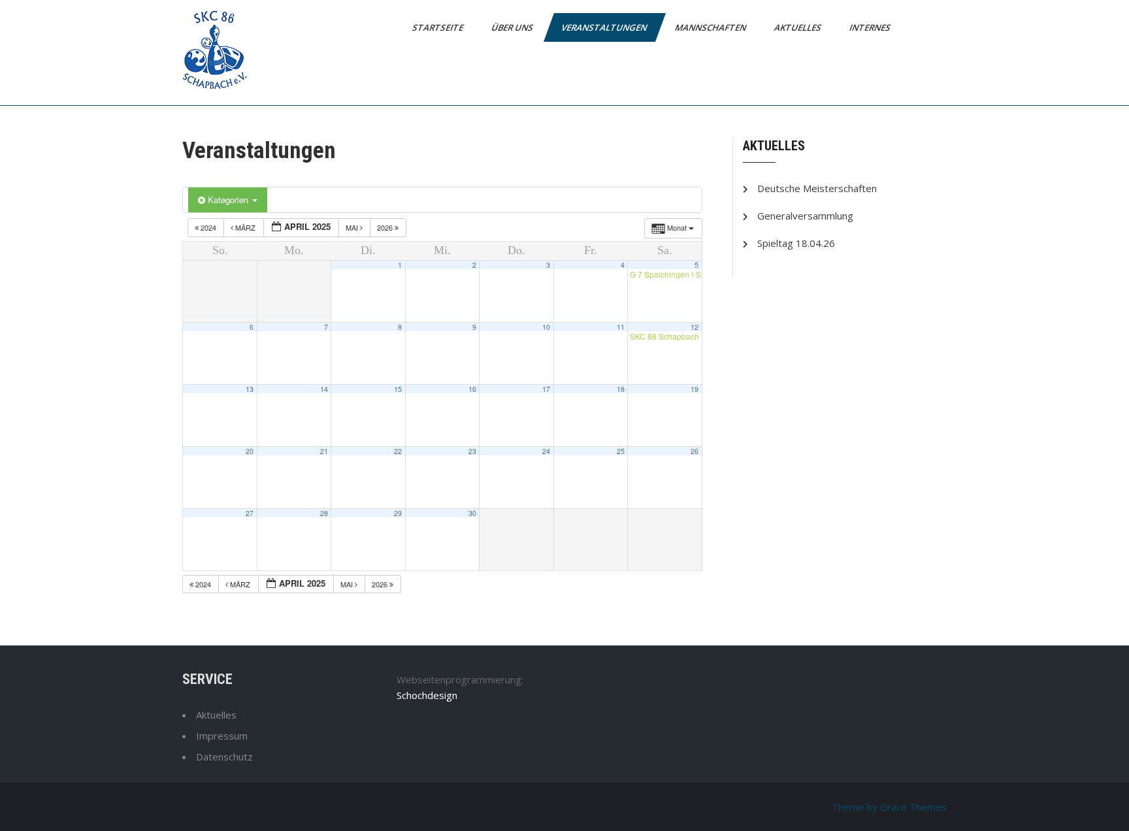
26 (694, 451)
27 (250, 513)
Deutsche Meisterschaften (817, 188)
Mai (353, 227)
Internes (871, 27)
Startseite (438, 27)
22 (398, 451)
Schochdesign (427, 695)
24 (546, 451)
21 (324, 451)
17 (546, 389)
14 (324, 389)
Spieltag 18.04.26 (796, 243)
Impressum (222, 735)
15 (398, 389)
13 (250, 389)
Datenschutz (224, 756)
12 (694, 327)
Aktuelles (799, 27)
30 (472, 513)
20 (250, 451)
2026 (386, 227)
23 (472, 451)
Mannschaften (711, 27)
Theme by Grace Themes (889, 806)
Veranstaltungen (605, 27)
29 (398, 513)
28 (324, 513)
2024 (208, 227)
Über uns (513, 27)
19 (694, 389)
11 (621, 327)
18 (621, 389)
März (245, 227)
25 (621, 451)
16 (472, 389)
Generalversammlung (805, 215)
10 (546, 327)
